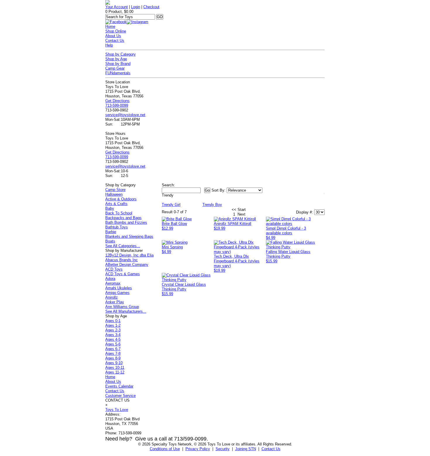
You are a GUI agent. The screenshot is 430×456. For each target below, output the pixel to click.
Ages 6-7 (113, 349)
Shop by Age (116, 59)
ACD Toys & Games (122, 274)
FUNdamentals (117, 73)
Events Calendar (119, 386)
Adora (110, 278)
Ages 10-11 (114, 367)
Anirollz (111, 297)
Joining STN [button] (245, 449)
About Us (113, 36)
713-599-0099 (116, 105)
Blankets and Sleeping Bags (129, 236)
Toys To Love (116, 409)
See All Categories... (122, 246)
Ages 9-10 (114, 363)
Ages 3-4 (113, 335)
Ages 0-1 (113, 321)
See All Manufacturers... (125, 311)
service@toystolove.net (125, 115)
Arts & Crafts (116, 204)
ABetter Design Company (126, 264)
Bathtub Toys (116, 227)
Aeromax (113, 283)
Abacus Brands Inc (121, 260)
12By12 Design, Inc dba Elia (129, 255)
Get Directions (117, 101)
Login (135, 7)
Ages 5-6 (113, 344)
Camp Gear (115, 68)
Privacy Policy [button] (197, 449)
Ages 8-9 (113, 358)
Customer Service (120, 395)
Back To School (118, 213)
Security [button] (223, 449)
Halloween (114, 194)
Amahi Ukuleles (118, 288)
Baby (109, 208)
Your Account (116, 7)
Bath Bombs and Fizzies (126, 222)
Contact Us (114, 40)
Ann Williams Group (122, 306)
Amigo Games (117, 292)
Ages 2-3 (113, 330)
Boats (110, 241)
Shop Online (115, 31)
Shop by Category (120, 54)
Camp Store (115, 189)
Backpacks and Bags (123, 218)
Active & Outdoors (121, 199)
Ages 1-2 (113, 325)
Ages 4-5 (113, 339)
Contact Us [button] (271, 449)
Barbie (110, 232)
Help (109, 45)
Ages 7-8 (113, 353)
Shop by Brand (117, 63)
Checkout (151, 7)
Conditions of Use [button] (165, 449)
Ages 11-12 (114, 372)
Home (110, 26)
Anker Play (114, 302)
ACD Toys (114, 269)
